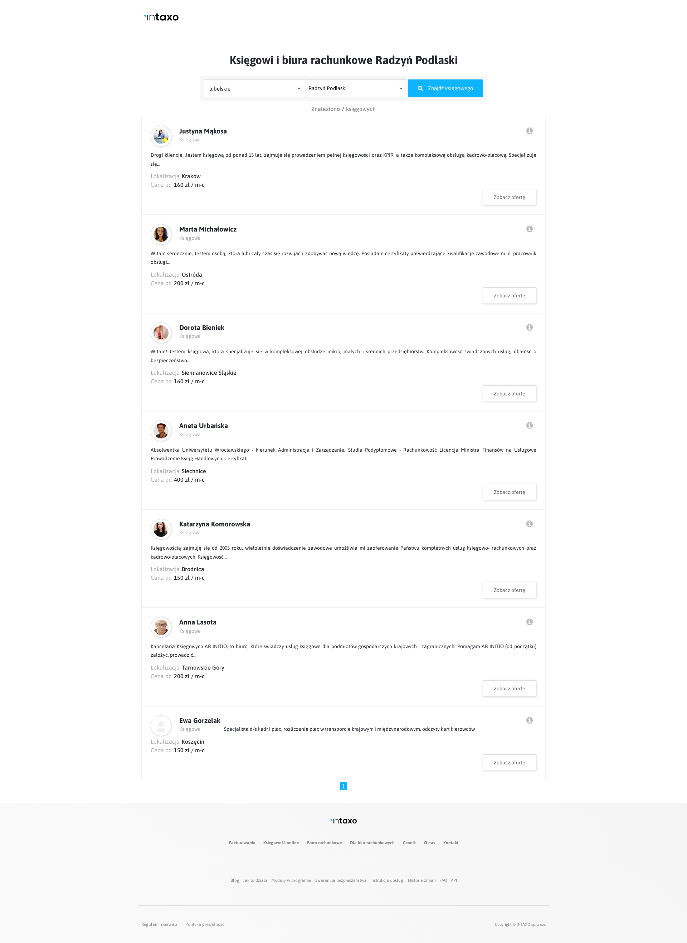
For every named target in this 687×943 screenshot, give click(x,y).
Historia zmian (422, 880)
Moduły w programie (291, 880)
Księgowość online (281, 842)
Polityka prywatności (205, 924)
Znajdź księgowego (450, 88)
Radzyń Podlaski (327, 88)
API (454, 880)
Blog (234, 880)
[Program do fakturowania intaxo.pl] (161, 17)
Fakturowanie (242, 842)
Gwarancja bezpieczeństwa (341, 880)
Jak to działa (255, 880)
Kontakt (450, 842)
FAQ (443, 880)
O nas (429, 842)
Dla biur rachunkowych (372, 842)
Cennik (409, 842)
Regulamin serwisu (159, 924)
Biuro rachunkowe (324, 842)
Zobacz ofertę (509, 197)
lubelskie (219, 89)
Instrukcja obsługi (387, 880)
